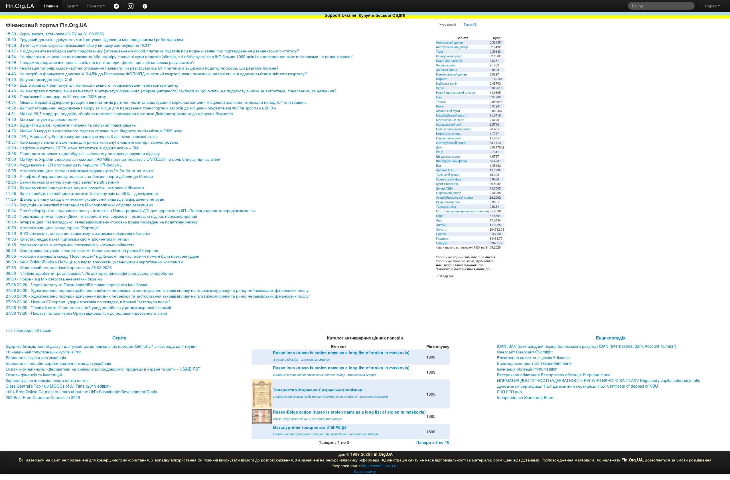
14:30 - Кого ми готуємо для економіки (42, 119)
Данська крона (446, 70)
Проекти (94, 6)
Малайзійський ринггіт (452, 115)
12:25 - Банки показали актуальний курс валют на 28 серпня (62, 182)
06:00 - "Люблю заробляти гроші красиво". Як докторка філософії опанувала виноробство (89, 273)
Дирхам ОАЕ (445, 170)
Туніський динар (447, 174)
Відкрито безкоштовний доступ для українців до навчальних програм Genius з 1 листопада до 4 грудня (102, 346)
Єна (439, 97)
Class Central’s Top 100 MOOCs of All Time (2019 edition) (58, 386)
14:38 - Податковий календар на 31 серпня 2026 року (56, 96)
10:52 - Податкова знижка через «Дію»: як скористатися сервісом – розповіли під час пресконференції (101, 216)
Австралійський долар (452, 47)
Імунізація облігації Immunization (527, 369)
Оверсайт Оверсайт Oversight (525, 352)
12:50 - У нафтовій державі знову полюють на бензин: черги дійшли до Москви (79, 176)
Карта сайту (365, 471)
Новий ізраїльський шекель (456, 92)
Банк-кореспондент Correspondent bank (534, 363)
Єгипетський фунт (449, 179)
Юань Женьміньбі (449, 60)
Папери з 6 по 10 (432, 442)
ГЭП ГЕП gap (509, 391)
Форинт (441, 79)
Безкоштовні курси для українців (36, 357)
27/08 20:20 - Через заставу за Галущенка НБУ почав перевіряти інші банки (76, 284)
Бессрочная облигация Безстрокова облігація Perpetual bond (554, 374)
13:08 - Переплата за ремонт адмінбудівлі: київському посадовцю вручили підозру (83, 153)
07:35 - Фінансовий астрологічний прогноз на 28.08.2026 (59, 267)
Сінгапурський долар (451, 143)
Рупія (440, 88)
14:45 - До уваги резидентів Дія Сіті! (39, 79)
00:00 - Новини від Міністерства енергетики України (54, 279)
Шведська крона (448, 156)
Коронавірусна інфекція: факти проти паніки (47, 380)
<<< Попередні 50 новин (28, 330)
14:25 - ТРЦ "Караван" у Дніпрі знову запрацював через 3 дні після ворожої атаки (82, 136)
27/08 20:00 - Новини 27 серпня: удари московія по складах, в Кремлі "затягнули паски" (88, 301)
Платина (442, 238)
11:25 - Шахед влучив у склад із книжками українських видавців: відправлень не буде (85, 199)
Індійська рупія (446, 83)
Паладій (441, 243)
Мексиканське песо (450, 120)
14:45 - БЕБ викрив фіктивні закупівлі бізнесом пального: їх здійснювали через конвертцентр (92, 85)
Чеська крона (445, 65)
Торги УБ (470, 24)
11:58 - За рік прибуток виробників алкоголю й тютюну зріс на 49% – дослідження (82, 193)
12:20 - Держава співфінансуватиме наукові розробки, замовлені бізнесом (75, 187)
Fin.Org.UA (20, 5)
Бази (70, 6)
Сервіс (711, 6)
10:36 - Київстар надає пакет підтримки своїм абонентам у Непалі (67, 239)
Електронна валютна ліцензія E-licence (533, 357)
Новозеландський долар (453, 129)
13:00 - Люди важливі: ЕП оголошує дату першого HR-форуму (63, 165)
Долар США (444, 188)
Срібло (441, 234)
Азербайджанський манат (454, 197)
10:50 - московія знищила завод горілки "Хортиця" (52, 227)
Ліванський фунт (448, 111)
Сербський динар (448, 193)
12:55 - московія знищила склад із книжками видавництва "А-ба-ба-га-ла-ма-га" (80, 170)
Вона (439, 106)
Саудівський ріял (448, 138)
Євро (439, 215)
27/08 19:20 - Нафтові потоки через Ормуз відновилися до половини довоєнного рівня (86, 313)
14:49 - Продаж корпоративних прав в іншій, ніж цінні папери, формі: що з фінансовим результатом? (100, 62)
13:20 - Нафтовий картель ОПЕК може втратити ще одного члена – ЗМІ (72, 147)
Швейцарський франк (451, 161)
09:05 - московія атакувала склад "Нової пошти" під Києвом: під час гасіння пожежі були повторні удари (102, 256)
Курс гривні (447, 24)
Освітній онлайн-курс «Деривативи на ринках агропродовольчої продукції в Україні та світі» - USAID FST (103, 369)
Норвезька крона (448, 133)
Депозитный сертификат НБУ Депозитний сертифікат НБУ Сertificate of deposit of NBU (577, 386)
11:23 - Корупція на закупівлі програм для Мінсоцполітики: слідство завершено (79, 205)
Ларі (439, 220)
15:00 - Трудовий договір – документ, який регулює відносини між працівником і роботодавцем (94, 39)
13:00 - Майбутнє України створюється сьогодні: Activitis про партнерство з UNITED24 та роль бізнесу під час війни (113, 159)
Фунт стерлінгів (447, 184)
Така (439, 51)
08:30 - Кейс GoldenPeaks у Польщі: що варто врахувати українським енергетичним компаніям (94, 262)
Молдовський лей (448, 124)
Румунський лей (448, 202)
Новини (51, 6)
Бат (438, 165)
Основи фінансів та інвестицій (34, 374)
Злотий (441, 225)
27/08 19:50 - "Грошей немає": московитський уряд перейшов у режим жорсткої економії (88, 307)
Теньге (441, 101)
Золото (441, 229)
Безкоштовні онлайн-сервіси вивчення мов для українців (58, 363)
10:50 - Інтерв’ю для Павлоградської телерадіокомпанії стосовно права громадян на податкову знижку (102, 222)
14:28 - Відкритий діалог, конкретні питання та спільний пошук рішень (71, 125)
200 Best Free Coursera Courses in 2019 (43, 397)
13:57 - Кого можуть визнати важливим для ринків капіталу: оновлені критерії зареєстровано (92, 142)
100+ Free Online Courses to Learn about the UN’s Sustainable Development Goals (81, 391)
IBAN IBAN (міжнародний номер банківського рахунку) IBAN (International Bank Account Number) (586, 346)
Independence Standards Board (526, 397)
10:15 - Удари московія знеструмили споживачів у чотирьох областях (70, 244)
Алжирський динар (449, 42)
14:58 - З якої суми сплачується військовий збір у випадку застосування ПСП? (78, 45)
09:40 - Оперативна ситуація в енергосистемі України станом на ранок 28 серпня (82, 250)
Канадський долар (449, 56)
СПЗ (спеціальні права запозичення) (462, 211)
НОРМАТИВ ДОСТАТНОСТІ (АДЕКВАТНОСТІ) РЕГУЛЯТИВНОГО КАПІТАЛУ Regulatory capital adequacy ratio (598, 380)
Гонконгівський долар (451, 74)
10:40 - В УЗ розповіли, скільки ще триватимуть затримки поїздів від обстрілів (78, 233)
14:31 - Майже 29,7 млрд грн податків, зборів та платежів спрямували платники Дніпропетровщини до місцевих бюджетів (119, 113)
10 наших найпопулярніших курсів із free (44, 352)
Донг (439, 147)
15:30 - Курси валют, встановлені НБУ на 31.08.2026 (55, 33)
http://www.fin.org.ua (380, 465)
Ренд (439, 152)
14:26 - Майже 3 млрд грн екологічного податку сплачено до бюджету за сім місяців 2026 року (94, 130)
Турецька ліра (446, 206)
